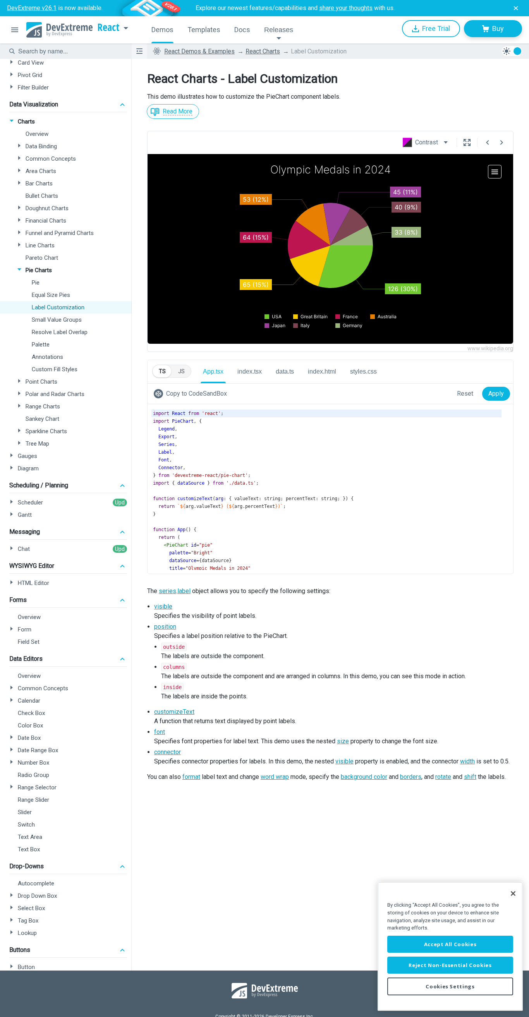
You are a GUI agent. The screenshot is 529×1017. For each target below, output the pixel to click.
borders (410, 776)
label (184, 591)
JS (181, 371)
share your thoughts (346, 8)
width (467, 761)
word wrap (275, 776)
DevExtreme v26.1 (32, 8)
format (191, 776)
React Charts (263, 51)
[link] (192, 394)
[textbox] (70, 51)
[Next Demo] (501, 142)
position (165, 626)
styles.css (363, 371)
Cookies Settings (450, 986)
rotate (443, 776)
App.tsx (213, 371)
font (159, 732)
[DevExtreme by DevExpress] (59, 30)
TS (162, 371)
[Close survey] (516, 8)
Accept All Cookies (450, 944)
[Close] (513, 893)
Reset (465, 393)
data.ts (285, 371)
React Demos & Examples (199, 51)
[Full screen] (467, 142)
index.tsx (249, 371)
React (108, 27)
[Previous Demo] (488, 142)
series (167, 591)
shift (470, 776)
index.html (322, 371)
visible (163, 606)
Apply (496, 393)
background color (364, 776)
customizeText (174, 711)
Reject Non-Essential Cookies (450, 965)
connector (167, 752)
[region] (450, 946)
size (343, 741)
